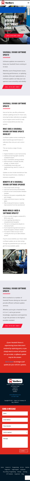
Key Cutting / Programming (9, 471)
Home (2, 467)
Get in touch (9, 362)
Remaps (19, 471)
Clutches (27, 467)
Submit (23, 450)
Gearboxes (22, 469)
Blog (23, 474)
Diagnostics (7, 469)
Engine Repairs (15, 469)
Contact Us (8, 467)
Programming (15, 467)
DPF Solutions (9, 474)
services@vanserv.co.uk (15, 394)
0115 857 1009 (15, 396)
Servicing (25, 471)
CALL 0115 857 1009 (13, 35)
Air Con (22, 467)
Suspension (17, 474)
